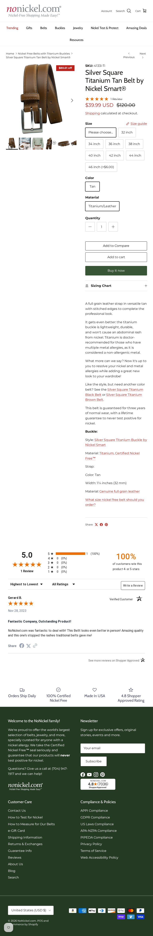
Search (13, 877)
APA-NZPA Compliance (98, 831)
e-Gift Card (16, 831)
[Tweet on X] (96, 524)
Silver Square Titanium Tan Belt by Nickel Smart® (38, 57)
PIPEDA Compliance (96, 837)
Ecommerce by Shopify (23, 924)
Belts (43, 28)
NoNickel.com (27, 920)
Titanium (106, 453)
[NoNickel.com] (34, 11)
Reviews (14, 857)
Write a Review (133, 585)
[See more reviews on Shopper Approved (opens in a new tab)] (35, 646)
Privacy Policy (91, 844)
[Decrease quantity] (90, 227)
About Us (15, 864)
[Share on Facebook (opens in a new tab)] (21, 646)
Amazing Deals (136, 28)
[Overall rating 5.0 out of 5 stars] (96, 98)
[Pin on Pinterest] (106, 524)
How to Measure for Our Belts (31, 824)
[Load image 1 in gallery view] (41, 98)
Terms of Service (93, 851)
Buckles (60, 28)
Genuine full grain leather (119, 491)
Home (10, 53)
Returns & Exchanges (25, 844)
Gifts (29, 28)
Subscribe (94, 761)
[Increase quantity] (113, 227)
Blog (11, 871)
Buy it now (116, 270)
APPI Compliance (94, 810)
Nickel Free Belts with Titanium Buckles (44, 53)
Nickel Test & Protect (104, 28)
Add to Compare (116, 246)
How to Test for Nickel (25, 817)
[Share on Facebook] (101, 524)
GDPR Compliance (95, 817)
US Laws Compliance (97, 824)
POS (40, 920)
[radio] (76, 553)
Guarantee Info (20, 851)
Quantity (92, 218)
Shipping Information (25, 837)
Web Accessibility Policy (99, 857)
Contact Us (17, 810)
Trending (12, 28)
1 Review (116, 99)
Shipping (92, 113)
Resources (76, 40)
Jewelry (78, 28)
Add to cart (116, 257)
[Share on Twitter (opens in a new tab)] (28, 646)
